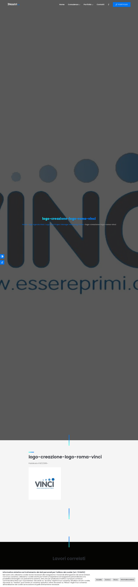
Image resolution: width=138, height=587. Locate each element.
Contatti (100, 4)
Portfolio (87, 4)
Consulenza (73, 4)
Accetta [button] (99, 580)
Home (61, 4)
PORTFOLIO (123, 4)
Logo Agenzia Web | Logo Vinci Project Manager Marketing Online (56, 224)
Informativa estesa (127, 580)
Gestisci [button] (107, 580)
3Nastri (14, 4)
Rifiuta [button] (116, 580)
